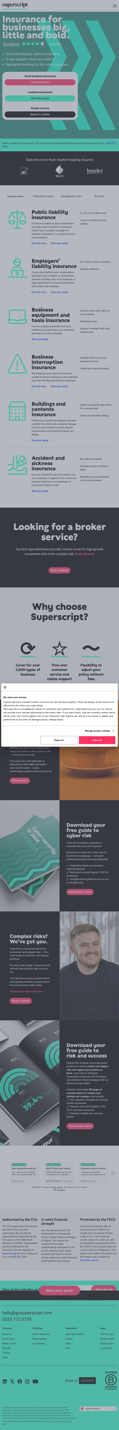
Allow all (97, 740)
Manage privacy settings (97, 731)
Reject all (59, 740)
